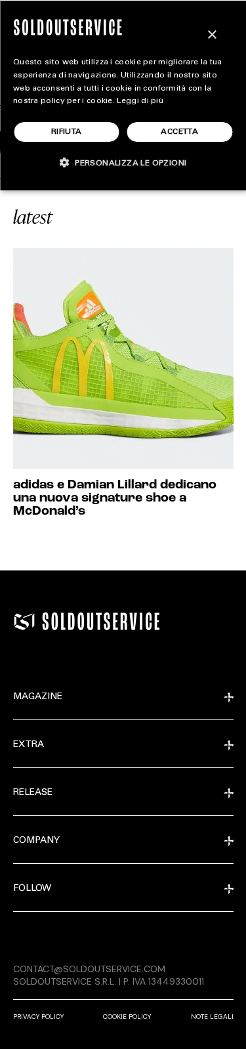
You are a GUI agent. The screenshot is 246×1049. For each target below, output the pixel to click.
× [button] (211, 35)
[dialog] (123, 95)
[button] (123, 162)
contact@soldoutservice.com (89, 969)
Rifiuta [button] (66, 132)
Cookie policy (127, 1016)
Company (36, 841)
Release (32, 793)
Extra (28, 745)
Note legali (212, 1016)
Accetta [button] (179, 132)
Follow (32, 888)
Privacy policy (38, 1016)
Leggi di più (140, 101)
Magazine (37, 697)
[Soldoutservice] (24, 621)
